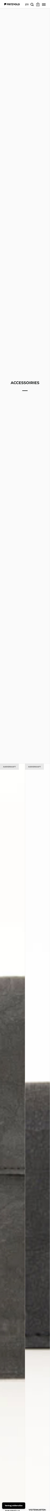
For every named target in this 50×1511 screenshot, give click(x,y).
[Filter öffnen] (26, 4)
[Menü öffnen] (44, 4)
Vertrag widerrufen (14, 1505)
